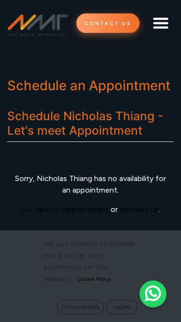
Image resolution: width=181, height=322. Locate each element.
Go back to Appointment (65, 209)
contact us (139, 209)
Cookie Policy (94, 279)
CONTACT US (107, 23)
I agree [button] (121, 307)
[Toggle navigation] (160, 23)
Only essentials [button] (80, 307)
